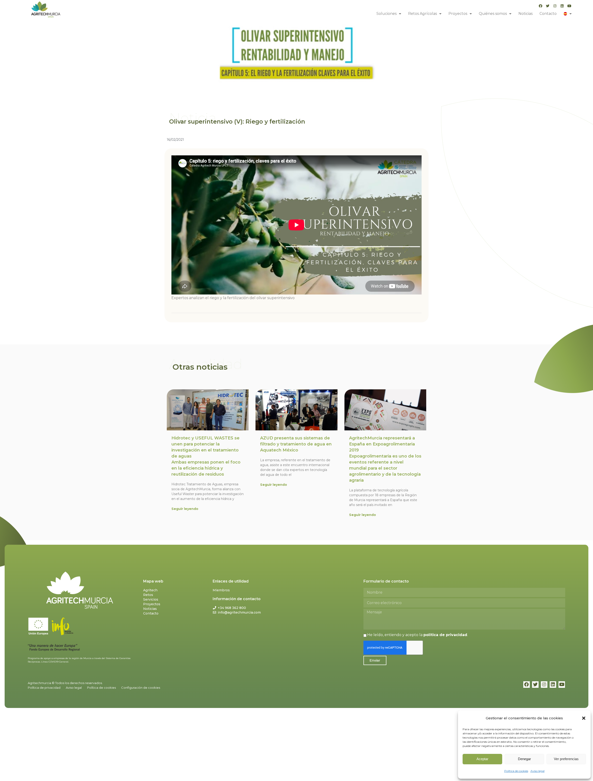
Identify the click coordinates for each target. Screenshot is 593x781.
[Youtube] (569, 5)
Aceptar (482, 759)
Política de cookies (516, 771)
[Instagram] (554, 5)
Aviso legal (537, 771)
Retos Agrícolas (422, 13)
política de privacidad (445, 635)
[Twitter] (547, 5)
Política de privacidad (44, 687)
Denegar (524, 759)
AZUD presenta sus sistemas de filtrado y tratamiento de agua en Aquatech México (296, 444)
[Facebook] (540, 5)
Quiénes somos (493, 13)
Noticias (525, 13)
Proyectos (457, 13)
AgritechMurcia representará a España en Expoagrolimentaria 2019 (385, 459)
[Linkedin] (562, 5)
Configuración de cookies (140, 687)
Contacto (548, 13)
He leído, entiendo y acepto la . (417, 635)
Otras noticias (200, 367)
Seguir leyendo (184, 509)
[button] (583, 718)
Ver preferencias (566, 759)
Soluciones (386, 13)
